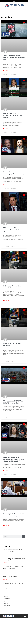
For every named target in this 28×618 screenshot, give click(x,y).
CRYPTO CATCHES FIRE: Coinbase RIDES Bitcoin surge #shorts (12, 116)
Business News (7, 598)
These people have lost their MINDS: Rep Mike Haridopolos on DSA (14, 57)
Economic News (7, 600)
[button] (14, 1)
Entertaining (7, 605)
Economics (6, 601)
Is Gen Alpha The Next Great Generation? (13, 583)
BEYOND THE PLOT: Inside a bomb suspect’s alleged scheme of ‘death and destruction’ (13, 459)
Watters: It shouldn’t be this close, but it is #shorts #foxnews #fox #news (13, 230)
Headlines (6, 607)
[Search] (23, 536)
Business (6, 596)
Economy (6, 603)
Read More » (6, 70)
